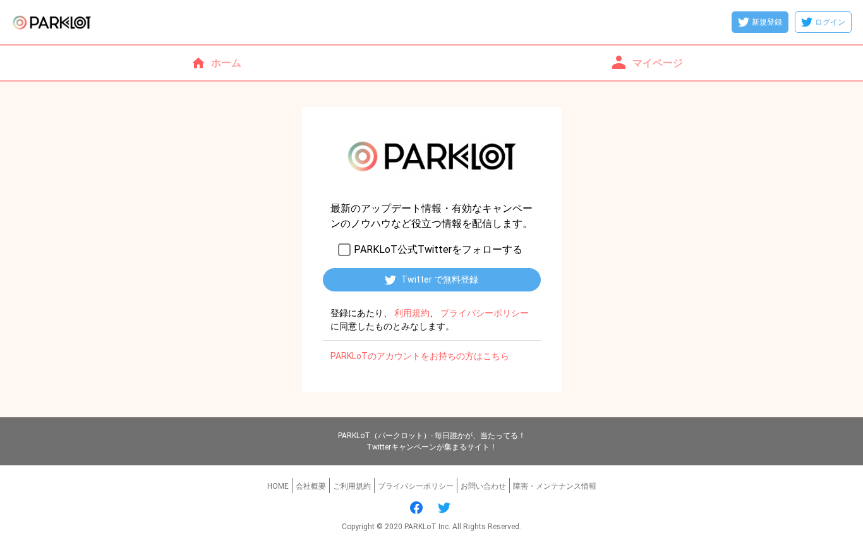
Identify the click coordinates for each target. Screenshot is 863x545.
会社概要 (311, 486)
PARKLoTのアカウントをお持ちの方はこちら (419, 356)
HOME (278, 486)
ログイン (830, 22)
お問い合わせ (483, 486)
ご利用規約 (352, 486)
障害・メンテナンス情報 (554, 486)
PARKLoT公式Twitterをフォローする (438, 249)
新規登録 (767, 22)
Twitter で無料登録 (439, 279)
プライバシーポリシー (416, 486)
